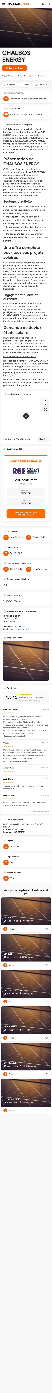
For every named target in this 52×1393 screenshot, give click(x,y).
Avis (41, 76)
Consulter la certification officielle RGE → (26, 513)
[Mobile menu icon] (3, 4)
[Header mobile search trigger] (49, 4)
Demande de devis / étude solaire (19, 356)
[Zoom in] (45, 401)
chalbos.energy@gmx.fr (19, 629)
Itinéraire (43, 439)
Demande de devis (25, 76)
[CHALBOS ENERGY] (26, 661)
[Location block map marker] (26, 416)
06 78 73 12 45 (19, 626)
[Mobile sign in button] (43, 4)
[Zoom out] (45, 404)
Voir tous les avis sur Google (39, 811)
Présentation (7, 76)
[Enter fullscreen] (45, 410)
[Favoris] (46, 929)
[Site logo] (18, 4)
